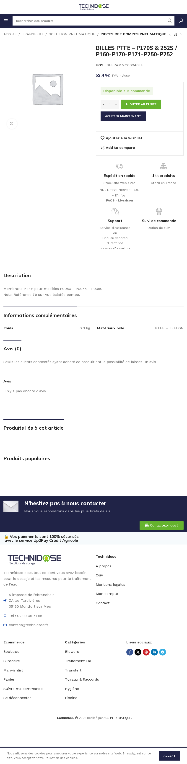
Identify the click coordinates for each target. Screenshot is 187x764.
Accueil (10, 34)
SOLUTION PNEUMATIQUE (72, 34)
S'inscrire (11, 661)
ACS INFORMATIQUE (117, 718)
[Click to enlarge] (12, 124)
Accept (170, 755)
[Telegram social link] (162, 652)
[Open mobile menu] (5, 20)
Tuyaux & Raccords (82, 679)
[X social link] (138, 652)
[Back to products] (175, 34)
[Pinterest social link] (146, 652)
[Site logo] (93, 6)
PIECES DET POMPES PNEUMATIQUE (133, 34)
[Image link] (34, 559)
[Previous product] (170, 34)
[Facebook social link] (129, 652)
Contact (102, 603)
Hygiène (72, 689)
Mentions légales (110, 584)
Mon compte (107, 593)
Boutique (11, 651)
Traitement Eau (79, 661)
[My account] (181, 20)
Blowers (72, 651)
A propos (103, 566)
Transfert (73, 670)
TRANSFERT (33, 34)
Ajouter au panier (141, 104)
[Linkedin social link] (154, 652)
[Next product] (181, 34)
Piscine (71, 698)
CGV (99, 575)
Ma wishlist (13, 670)
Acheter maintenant (123, 116)
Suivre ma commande (23, 689)
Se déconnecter (17, 698)
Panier (9, 679)
